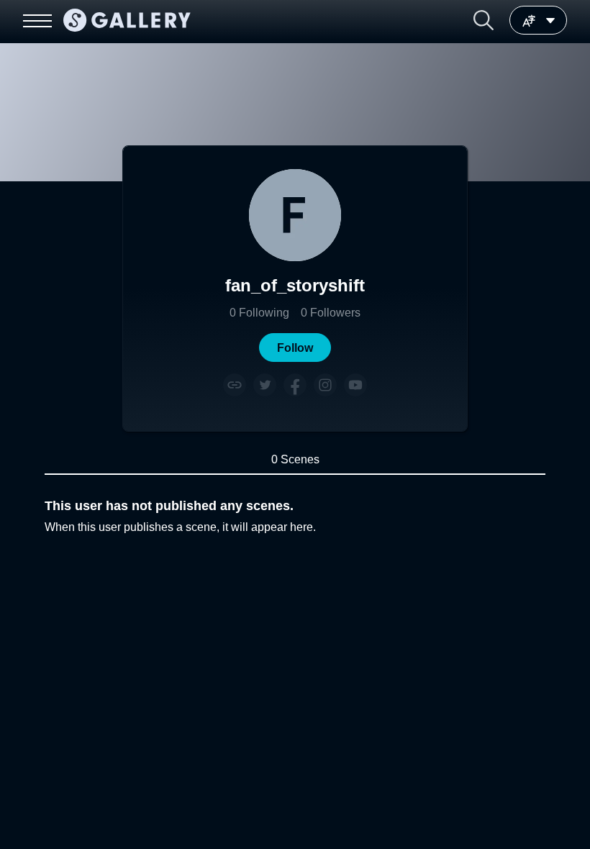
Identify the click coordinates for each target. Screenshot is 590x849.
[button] (483, 20)
